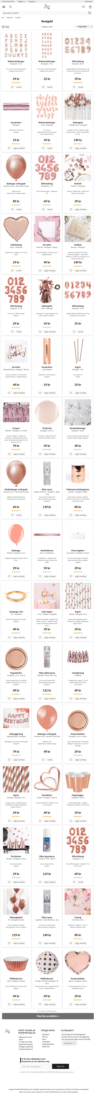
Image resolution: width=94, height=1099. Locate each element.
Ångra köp (46, 1046)
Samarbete (46, 1042)
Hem (2, 17)
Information (88, 1)
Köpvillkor (45, 1034)
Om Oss (45, 1037)
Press (44, 1039)
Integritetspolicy (48, 1044)
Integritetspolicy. (67, 1072)
